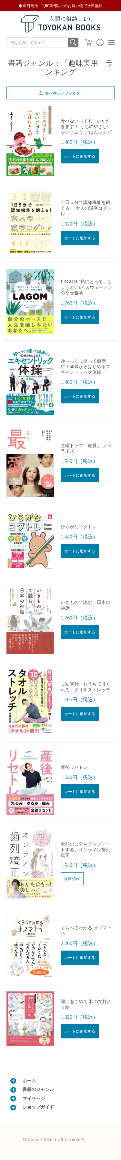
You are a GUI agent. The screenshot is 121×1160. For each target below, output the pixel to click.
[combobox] (37, 42)
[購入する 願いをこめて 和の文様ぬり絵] (30, 1018)
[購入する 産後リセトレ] (30, 781)
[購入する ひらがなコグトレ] (30, 541)
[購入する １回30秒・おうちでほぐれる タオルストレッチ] (30, 701)
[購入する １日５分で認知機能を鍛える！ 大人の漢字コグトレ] (30, 222)
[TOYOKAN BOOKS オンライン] (60, 24)
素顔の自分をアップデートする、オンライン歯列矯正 (85, 850)
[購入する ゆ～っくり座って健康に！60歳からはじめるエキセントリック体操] (30, 380)
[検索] (73, 42)
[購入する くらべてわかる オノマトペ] (30, 945)
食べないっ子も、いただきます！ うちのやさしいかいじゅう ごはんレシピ (86, 127)
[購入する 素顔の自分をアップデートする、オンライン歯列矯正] (30, 863)
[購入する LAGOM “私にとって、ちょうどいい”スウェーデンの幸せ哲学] (30, 301)
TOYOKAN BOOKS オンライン (47, 1140)
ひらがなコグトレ (79, 526)
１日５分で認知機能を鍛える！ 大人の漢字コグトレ (86, 208)
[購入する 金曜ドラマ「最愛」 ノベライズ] (30, 462)
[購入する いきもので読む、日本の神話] (30, 619)
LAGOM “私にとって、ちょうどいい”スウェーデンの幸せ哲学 (86, 287)
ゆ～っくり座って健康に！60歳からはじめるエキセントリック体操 (85, 367)
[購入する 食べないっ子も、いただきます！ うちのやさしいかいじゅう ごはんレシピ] (30, 141)
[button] (88, 42)
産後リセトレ (74, 767)
